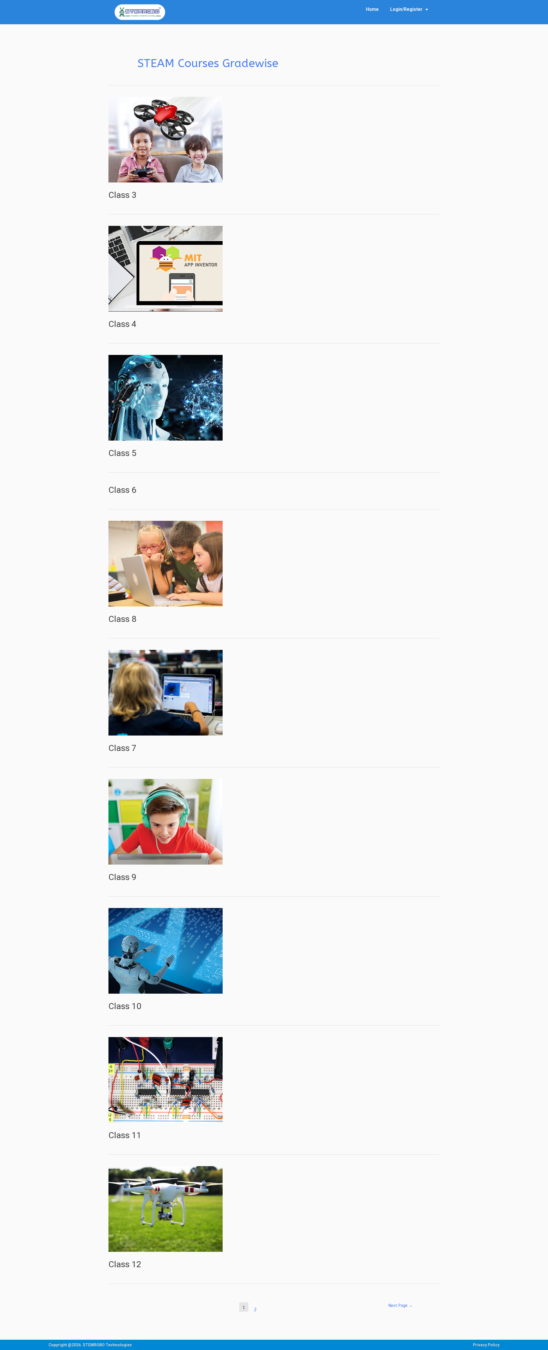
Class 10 (124, 1006)
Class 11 (124, 1135)
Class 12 (124, 1264)
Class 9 (122, 877)
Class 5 (122, 453)
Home (372, 9)
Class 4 (122, 324)
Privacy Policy (486, 1345)
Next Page (400, 1305)
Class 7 (122, 748)
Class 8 (122, 619)
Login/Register (406, 9)
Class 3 (122, 195)
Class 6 (122, 490)
